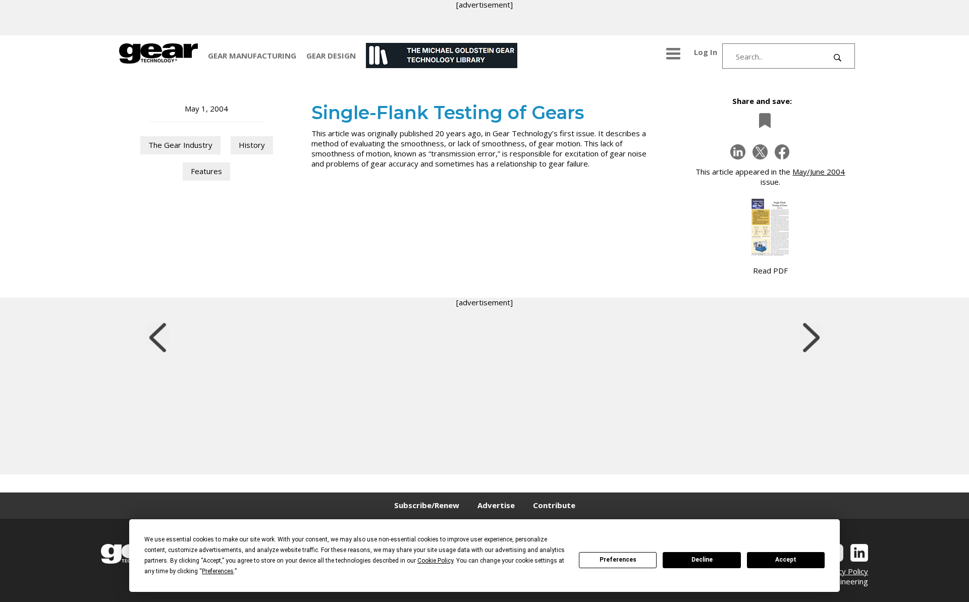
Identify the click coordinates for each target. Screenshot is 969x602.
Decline (702, 559)
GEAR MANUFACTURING (252, 55)
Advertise (496, 505)
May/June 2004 (818, 172)
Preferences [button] (218, 571)
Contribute (554, 505)
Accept (785, 559)
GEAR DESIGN (331, 55)
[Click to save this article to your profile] (762, 120)
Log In (705, 52)
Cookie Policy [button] (435, 560)
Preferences (618, 559)
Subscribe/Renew (426, 505)
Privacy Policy (844, 571)
